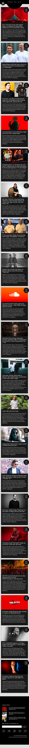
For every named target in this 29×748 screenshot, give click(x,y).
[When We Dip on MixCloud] (20, 731)
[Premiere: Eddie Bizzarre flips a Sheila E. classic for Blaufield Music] (14, 602)
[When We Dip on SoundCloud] (14, 731)
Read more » (4, 38)
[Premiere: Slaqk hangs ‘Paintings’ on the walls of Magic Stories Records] (14, 501)
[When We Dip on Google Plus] (25, 731)
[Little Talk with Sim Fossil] (14, 402)
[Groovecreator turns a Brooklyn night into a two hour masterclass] (14, 122)
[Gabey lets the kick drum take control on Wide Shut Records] (14, 435)
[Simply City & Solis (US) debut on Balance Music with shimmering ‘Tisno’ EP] (14, 260)
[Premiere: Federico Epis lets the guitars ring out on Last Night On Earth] (14, 667)
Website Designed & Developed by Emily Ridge (18, 737)
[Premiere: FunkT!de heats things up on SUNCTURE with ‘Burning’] (14, 534)
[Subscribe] (24, 727)
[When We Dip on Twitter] (9, 731)
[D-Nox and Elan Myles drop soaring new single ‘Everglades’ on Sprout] (14, 226)
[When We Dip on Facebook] (3, 731)
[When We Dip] (14, 5)
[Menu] (3, 3)
